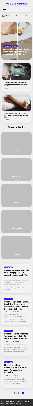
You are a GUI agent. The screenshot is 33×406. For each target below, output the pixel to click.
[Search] (28, 9)
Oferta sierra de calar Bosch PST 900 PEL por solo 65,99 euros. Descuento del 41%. (15, 84)
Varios (16, 46)
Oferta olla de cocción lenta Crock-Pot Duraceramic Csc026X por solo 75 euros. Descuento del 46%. (16, 305)
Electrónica (7, 46)
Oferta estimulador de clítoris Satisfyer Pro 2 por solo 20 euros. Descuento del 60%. (16, 115)
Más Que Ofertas (16, 3)
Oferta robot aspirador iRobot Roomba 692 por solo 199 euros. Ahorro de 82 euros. (13, 16)
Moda (16, 203)
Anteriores (10, 393)
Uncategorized (16, 229)
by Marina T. (6, 57)
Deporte (17, 151)
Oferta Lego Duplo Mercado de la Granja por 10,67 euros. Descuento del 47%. (16, 272)
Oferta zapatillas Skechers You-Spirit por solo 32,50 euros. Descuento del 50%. (16, 336)
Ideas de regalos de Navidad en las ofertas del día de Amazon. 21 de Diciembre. (15, 368)
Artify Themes (16, 403)
